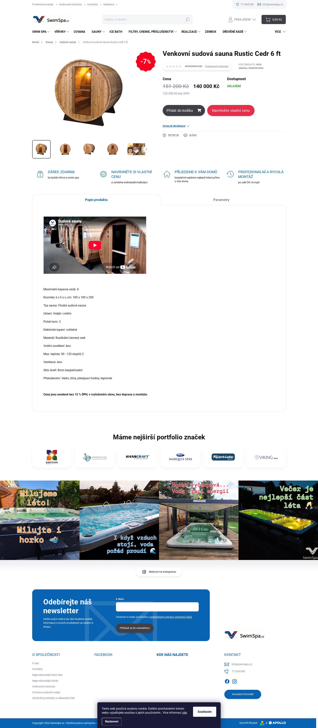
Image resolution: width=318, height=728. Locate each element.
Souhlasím (205, 711)
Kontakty (92, 4)
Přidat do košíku (180, 110)
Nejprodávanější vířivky (45, 680)
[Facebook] (227, 681)
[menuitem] (41, 31)
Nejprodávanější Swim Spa (47, 674)
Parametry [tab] (221, 200)
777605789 (238, 671)
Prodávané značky (42, 4)
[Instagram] (234, 681)
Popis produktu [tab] (96, 200)
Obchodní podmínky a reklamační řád (53, 698)
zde (184, 712)
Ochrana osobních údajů (46, 692)
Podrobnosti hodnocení (216, 66)
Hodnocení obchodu (70, 4)
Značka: (251, 68)
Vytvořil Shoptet (248, 722)
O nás (35, 663)
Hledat (187, 19)
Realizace (108, 4)
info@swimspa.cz (242, 664)
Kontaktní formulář (243, 694)
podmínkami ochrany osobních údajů (171, 616)
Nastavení (111, 721)
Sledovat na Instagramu (162, 571)
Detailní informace (174, 126)
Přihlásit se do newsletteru (135, 628)
